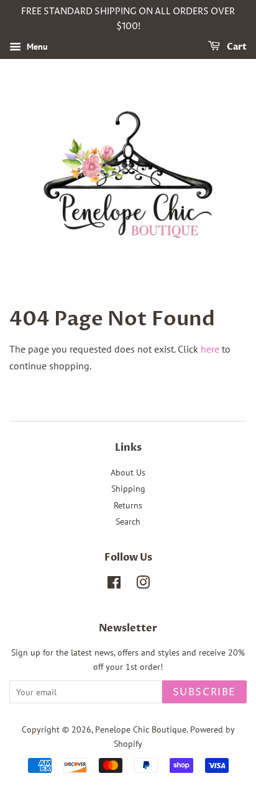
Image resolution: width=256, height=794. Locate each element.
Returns (128, 505)
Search (128, 521)
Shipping (128, 488)
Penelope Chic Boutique (140, 729)
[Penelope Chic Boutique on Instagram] (143, 584)
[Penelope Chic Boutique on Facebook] (114, 584)
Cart (236, 47)
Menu (36, 46)
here (210, 349)
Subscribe (204, 692)
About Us (128, 472)
